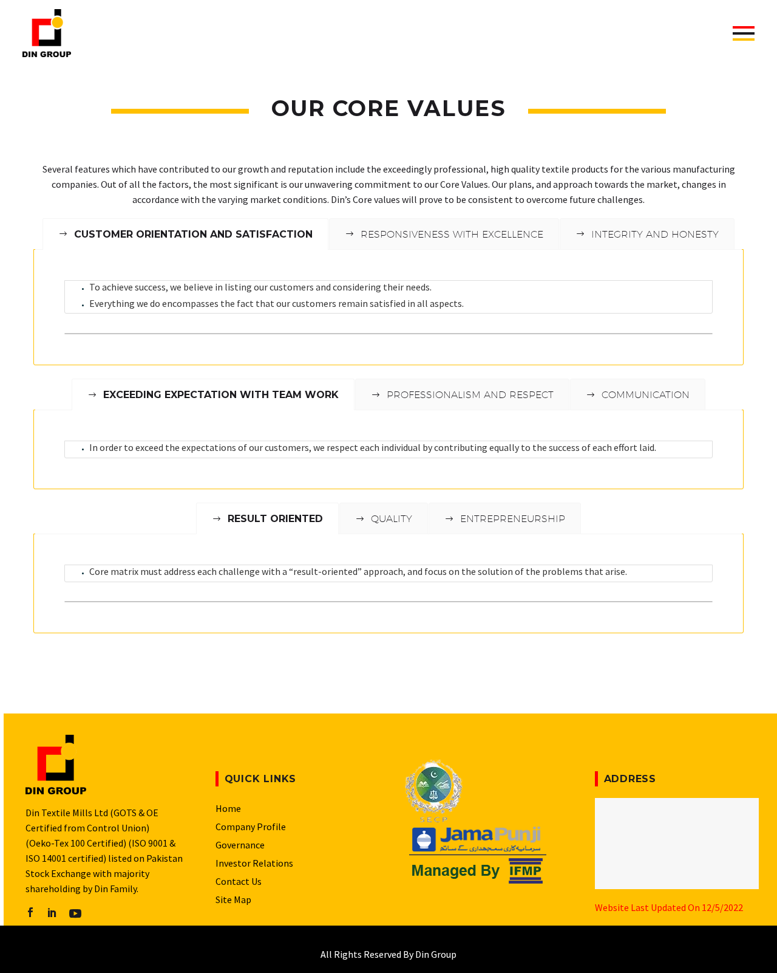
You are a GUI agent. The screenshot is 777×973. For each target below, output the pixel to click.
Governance (240, 845)
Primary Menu (744, 33)
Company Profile (250, 826)
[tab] (388, 333)
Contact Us (238, 881)
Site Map (233, 899)
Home (228, 808)
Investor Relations (254, 863)
